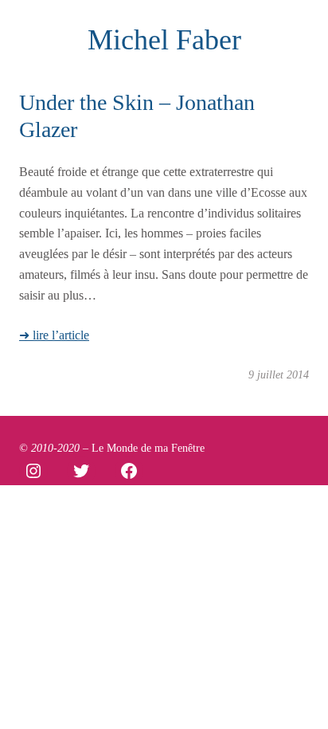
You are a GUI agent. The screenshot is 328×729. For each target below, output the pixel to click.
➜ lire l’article (54, 335)
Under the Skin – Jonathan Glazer (137, 116)
